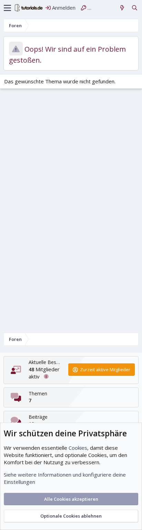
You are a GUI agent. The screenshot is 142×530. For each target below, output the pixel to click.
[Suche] (135, 7)
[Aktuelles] (122, 7)
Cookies (78, 447)
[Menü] (7, 8)
